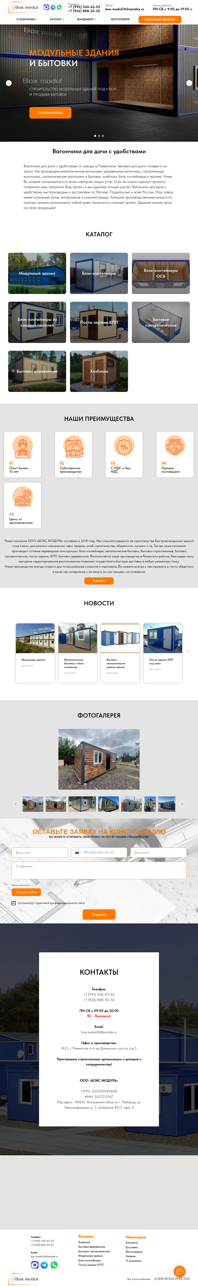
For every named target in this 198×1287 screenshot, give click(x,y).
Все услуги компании (138, 1279)
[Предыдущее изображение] (16, 804)
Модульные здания (37, 273)
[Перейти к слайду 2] (99, 136)
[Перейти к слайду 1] (95, 136)
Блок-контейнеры (99, 273)
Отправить (99, 914)
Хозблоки (99, 371)
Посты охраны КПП (99, 322)
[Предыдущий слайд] (9, 83)
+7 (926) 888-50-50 (84, 11)
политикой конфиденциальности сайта (60, 903)
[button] (160, 19)
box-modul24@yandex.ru (124, 9)
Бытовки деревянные (37, 371)
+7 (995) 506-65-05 (99, 994)
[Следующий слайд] (189, 83)
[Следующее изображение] (182, 804)
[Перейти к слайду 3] (103, 136)
